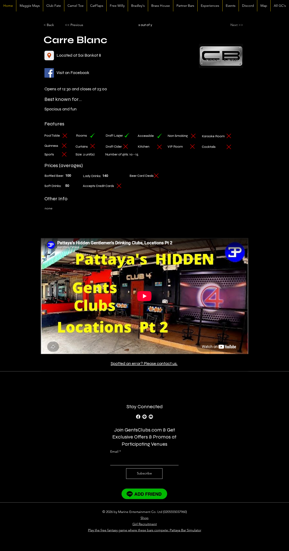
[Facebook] (138, 417)
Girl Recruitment (144, 524)
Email (114, 451)
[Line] (144, 417)
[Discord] (151, 417)
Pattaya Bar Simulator (185, 530)
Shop (144, 518)
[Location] (49, 55)
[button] (79, 25)
